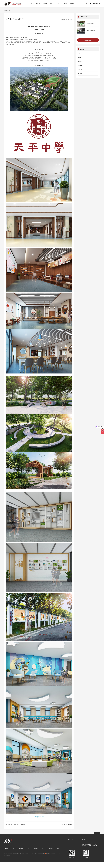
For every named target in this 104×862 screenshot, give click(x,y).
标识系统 (72, 3)
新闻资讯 (78, 3)
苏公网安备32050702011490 (51, 853)
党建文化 (45, 3)
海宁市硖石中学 (68, 824)
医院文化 (52, 3)
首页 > (5, 10)
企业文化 (65, 3)
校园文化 (38, 3)
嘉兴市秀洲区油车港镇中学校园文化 (17, 824)
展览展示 (58, 3)
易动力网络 (8, 855)
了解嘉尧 (32, 3)
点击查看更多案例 (88, 40)
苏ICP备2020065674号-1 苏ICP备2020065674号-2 (35, 853)
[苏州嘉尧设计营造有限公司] (12, 3)
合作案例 (8, 10)
